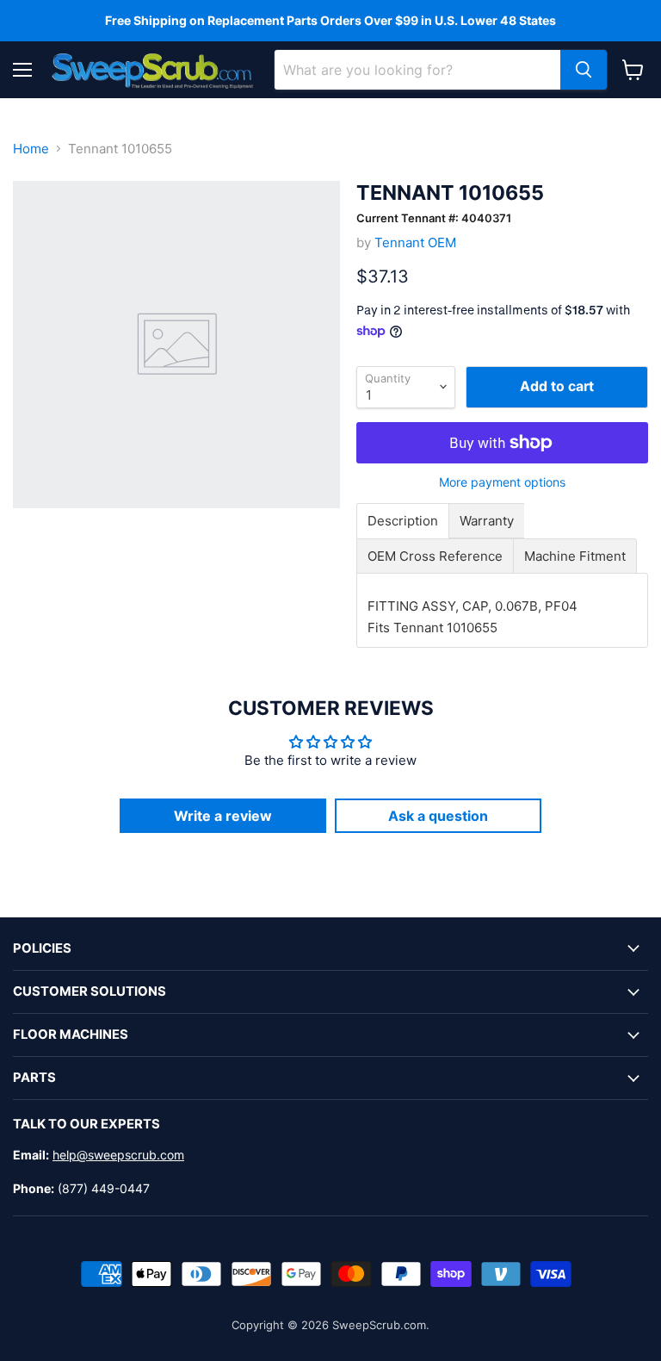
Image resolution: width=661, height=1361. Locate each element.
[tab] (402, 520)
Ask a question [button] (438, 815)
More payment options (502, 482)
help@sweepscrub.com (118, 1154)
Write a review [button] (223, 815)
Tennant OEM (415, 242)
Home (31, 148)
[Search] (583, 70)
